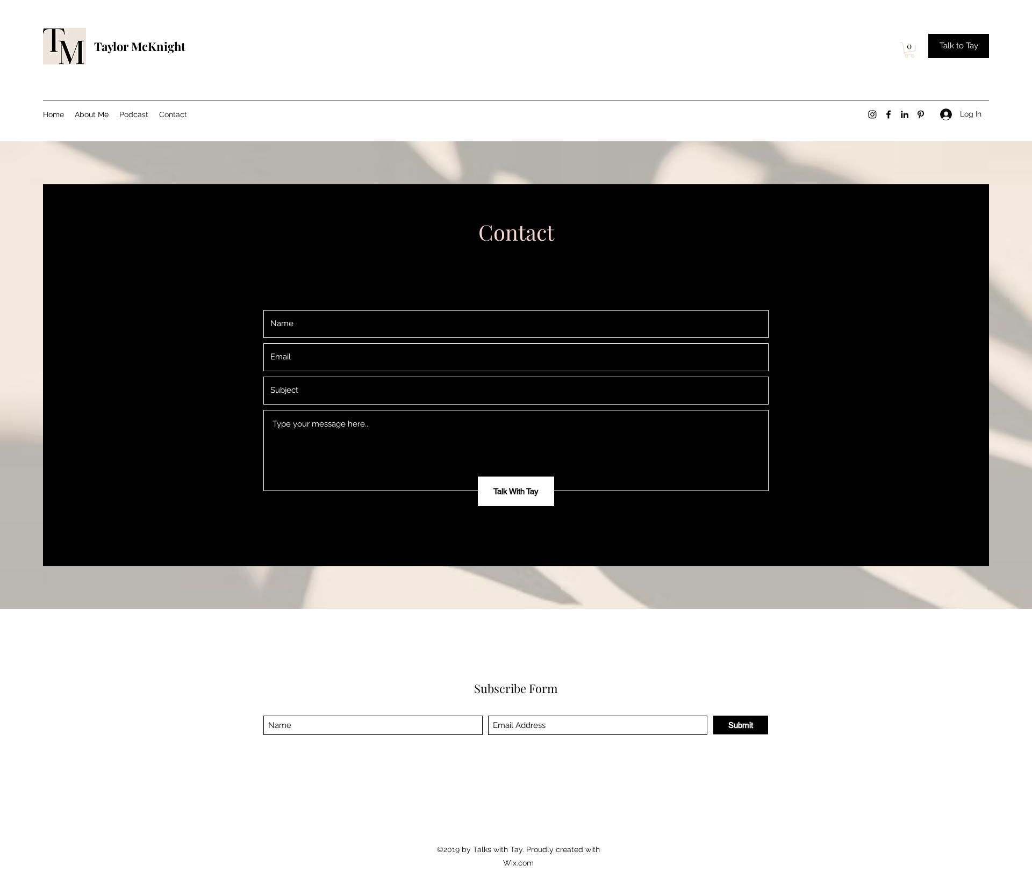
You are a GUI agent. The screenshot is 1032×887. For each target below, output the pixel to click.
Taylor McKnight (141, 46)
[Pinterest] (920, 114)
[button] (909, 50)
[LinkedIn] (904, 114)
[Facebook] (888, 114)
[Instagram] (872, 114)
